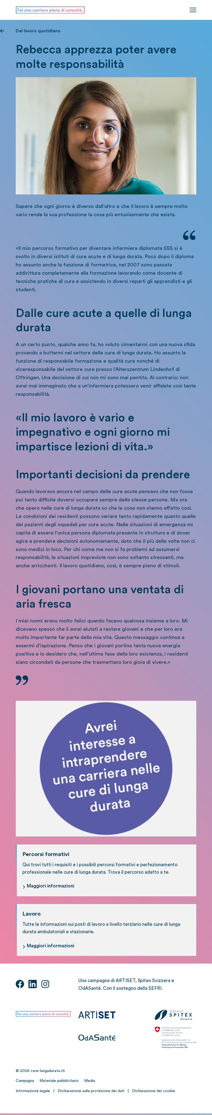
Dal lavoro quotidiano (38, 31)
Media (89, 1081)
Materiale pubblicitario (59, 1081)
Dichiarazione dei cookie (153, 1091)
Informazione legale (33, 1091)
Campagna (25, 1081)
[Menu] (193, 10)
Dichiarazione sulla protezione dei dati (91, 1091)
